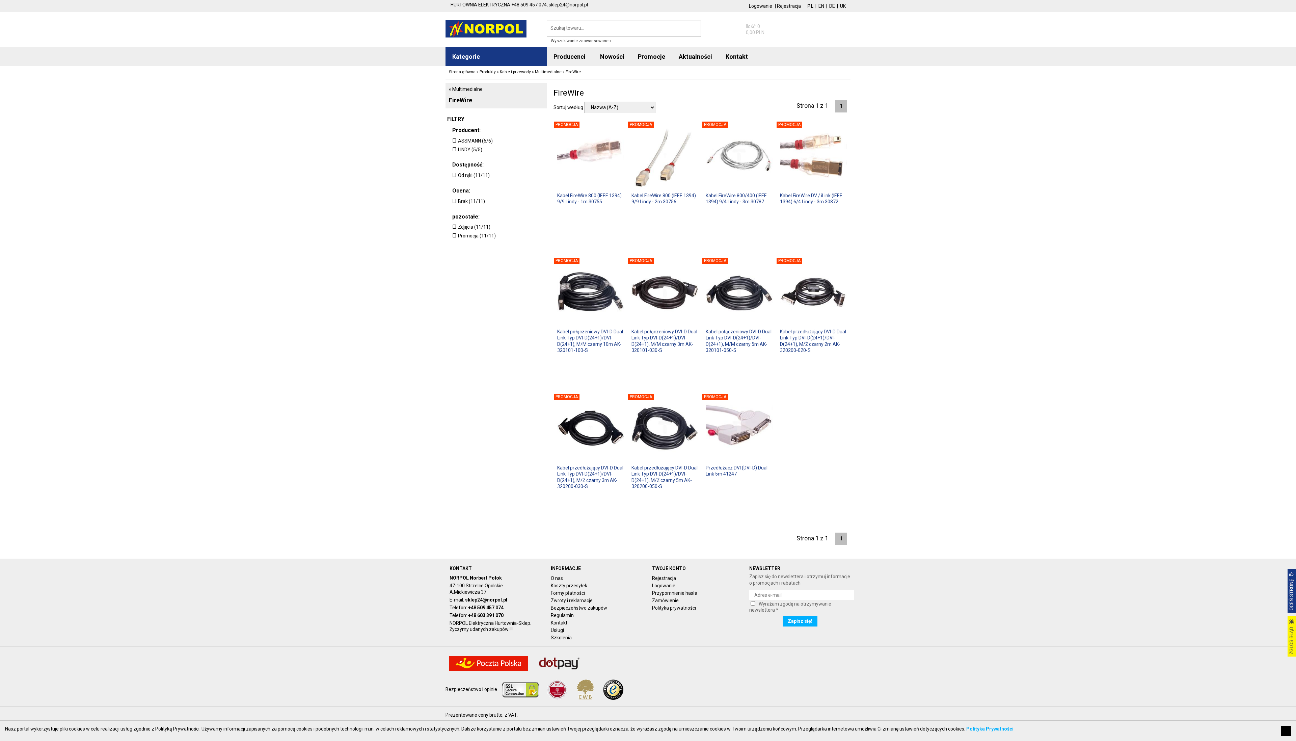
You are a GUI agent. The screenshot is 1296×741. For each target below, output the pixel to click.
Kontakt (559, 622)
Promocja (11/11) (477, 235)
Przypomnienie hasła (674, 593)
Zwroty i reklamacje (572, 600)
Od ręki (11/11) (474, 175)
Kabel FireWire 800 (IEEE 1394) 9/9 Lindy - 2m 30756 (663, 198)
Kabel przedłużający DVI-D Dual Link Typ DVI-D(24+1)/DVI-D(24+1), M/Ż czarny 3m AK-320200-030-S (590, 476)
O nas (557, 578)
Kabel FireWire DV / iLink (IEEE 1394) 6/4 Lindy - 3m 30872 (811, 198)
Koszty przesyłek (569, 585)
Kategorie (466, 56)
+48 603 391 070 (486, 615)
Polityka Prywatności (990, 729)
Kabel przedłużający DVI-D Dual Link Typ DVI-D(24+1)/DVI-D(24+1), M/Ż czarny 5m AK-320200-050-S (664, 476)
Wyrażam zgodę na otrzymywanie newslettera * (790, 607)
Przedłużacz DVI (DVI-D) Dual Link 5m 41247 (736, 471)
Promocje (651, 56)
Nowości (612, 56)
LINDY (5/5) (470, 149)
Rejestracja (789, 6)
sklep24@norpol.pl (486, 600)
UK (843, 6)
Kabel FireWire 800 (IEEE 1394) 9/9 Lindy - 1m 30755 (589, 198)
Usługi (557, 630)
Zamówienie (665, 600)
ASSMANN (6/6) (475, 141)
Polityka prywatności (674, 608)
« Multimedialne (466, 89)
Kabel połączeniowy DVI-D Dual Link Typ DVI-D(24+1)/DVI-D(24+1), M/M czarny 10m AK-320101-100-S (590, 340)
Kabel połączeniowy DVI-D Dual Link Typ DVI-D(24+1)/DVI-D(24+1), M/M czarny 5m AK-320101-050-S (739, 340)
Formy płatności (568, 593)
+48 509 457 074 (486, 607)
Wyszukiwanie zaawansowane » (581, 41)
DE (832, 6)
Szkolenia (561, 637)
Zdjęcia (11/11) (474, 227)
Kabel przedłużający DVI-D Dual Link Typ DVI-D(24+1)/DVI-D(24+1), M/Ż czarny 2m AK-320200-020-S (813, 340)
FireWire (460, 100)
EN (821, 6)
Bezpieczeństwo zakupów (579, 608)
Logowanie (760, 6)
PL (810, 6)
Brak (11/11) (471, 201)
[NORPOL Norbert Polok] (486, 28)
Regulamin (562, 615)
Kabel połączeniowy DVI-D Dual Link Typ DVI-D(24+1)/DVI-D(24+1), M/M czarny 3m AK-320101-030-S (664, 340)
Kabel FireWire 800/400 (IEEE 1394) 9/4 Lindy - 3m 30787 (736, 198)
